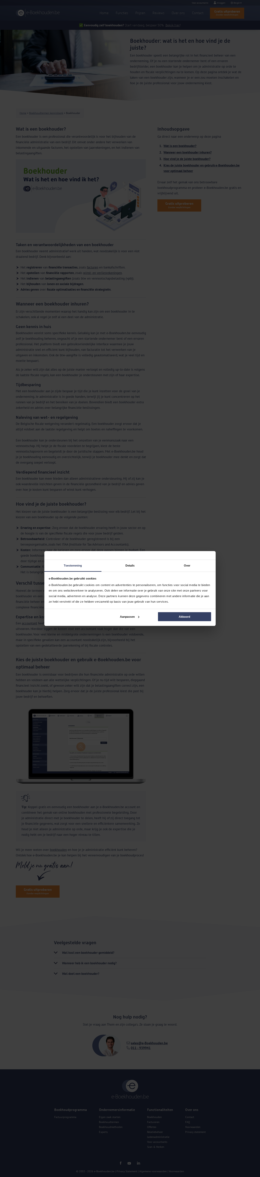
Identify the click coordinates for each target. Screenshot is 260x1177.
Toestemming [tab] (73, 565)
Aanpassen (127, 616)
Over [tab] (187, 565)
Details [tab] (130, 565)
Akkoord (184, 616)
